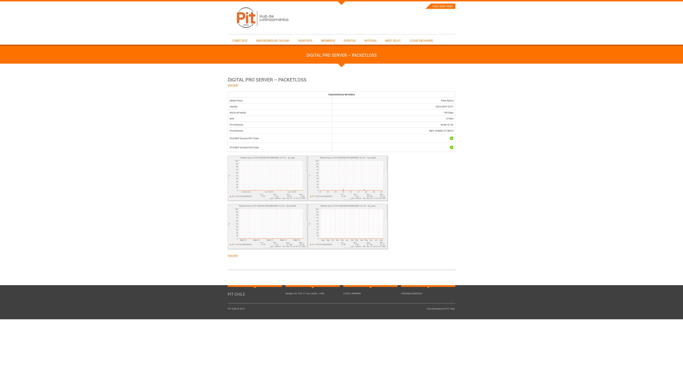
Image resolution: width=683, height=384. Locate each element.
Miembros (328, 40)
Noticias (370, 40)
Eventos (350, 40)
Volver (233, 85)
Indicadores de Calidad (272, 40)
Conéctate (239, 40)
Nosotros (305, 40)
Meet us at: (393, 40)
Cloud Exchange (421, 40)
